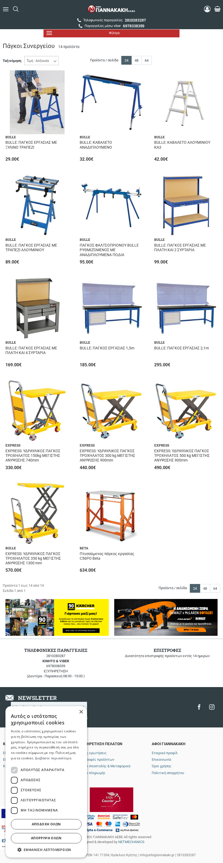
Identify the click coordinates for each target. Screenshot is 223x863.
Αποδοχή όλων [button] (46, 824)
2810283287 (55, 656)
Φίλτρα (114, 33)
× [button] (81, 712)
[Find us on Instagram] (211, 707)
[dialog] (46, 782)
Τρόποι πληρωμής (91, 773)
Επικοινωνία (161, 759)
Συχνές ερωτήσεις (92, 753)
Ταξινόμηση (12, 61)
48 (136, 60)
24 (126, 60)
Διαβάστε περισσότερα (53, 758)
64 (146, 60)
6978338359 (55, 666)
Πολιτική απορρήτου (168, 773)
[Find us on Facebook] (199, 707)
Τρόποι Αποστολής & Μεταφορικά (103, 766)
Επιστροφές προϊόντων (95, 759)
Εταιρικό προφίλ (165, 753)
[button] (46, 849)
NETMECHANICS (131, 842)
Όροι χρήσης (161, 766)
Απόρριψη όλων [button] (46, 838)
